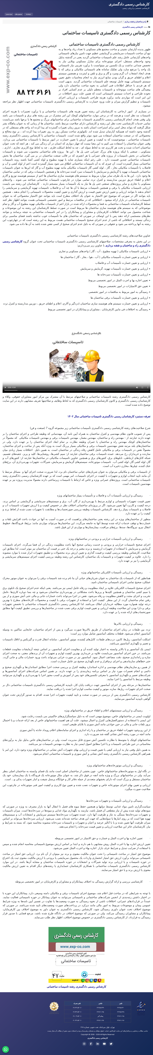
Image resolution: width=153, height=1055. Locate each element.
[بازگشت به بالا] (4, 1051)
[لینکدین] (97, 1044)
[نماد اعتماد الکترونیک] (141, 1008)
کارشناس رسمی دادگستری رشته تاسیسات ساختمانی (76, 986)
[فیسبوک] (91, 1044)
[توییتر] (111, 1044)
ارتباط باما (28, 14)
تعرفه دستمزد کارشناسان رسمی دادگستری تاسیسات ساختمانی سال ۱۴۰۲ (109, 416)
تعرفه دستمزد (9, 14)
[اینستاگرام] (84, 1044)
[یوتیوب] (104, 1044)
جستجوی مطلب (18, 14)
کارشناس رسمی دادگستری (132, 27)
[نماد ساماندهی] (54, 1008)
